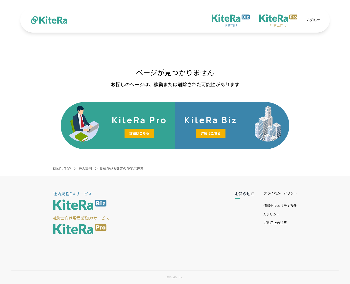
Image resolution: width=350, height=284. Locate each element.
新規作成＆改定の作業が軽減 (121, 168)
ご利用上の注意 (275, 222)
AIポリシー (272, 214)
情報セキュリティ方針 (280, 205)
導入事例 (85, 168)
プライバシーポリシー (280, 193)
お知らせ (313, 20)
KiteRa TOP (62, 168)
